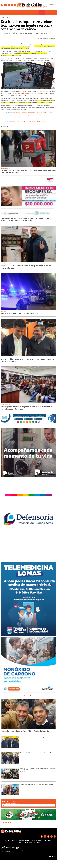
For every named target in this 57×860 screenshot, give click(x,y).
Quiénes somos (18, 842)
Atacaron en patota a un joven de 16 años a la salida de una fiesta (28, 121)
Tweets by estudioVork (7, 822)
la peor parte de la (20, 93)
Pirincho (53, 13)
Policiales (42, 13)
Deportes (29, 13)
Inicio (2, 13)
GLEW (40, 38)
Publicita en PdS (28, 842)
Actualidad (22, 13)
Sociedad (35, 13)
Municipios (8, 13)
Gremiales (15, 13)
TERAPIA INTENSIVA (45, 38)
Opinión (48, 13)
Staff (34, 842)
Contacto (39, 842)
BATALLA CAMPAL (53, 38)
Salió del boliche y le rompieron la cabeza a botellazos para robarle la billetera (31, 112)
